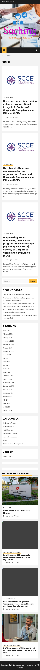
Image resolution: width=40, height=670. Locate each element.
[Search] (37, 50)
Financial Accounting (10, 433)
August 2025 (7, 355)
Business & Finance (9, 423)
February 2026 (8, 334)
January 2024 (7, 410)
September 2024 (8, 393)
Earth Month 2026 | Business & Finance (16, 294)
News (5, 440)
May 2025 (6, 365)
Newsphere (30, 665)
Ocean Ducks (7, 457)
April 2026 (6, 331)
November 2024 (8, 386)
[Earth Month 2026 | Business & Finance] (20, 491)
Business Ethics (8, 97)
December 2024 (8, 383)
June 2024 (6, 403)
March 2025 (7, 372)
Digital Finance (8, 430)
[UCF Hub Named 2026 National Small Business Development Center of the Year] (20, 628)
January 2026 (7, 338)
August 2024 (7, 396)
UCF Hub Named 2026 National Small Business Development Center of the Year (19, 650)
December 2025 (8, 341)
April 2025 (6, 369)
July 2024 (6, 400)
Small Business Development (13, 444)
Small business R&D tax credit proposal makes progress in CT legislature (16, 557)
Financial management (10, 437)
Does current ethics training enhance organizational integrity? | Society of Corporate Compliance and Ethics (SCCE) (20, 107)
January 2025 (7, 379)
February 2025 (8, 376)
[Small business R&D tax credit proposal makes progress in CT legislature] (20, 535)
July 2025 (6, 358)
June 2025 (6, 362)
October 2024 (7, 390)
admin (16, 117)
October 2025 (7, 348)
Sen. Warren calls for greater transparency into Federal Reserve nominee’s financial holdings (18, 604)
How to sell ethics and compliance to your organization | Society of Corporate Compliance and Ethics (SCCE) (18, 174)
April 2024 (6, 407)
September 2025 (8, 351)
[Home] (4, 50)
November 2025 (8, 345)
